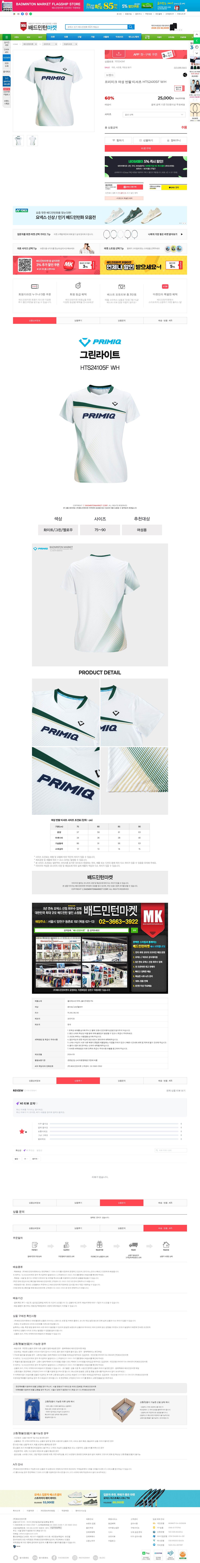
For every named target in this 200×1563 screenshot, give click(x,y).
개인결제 (158, 14)
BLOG (102, 1558)
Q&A (110, 1532)
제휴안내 (89, 1519)
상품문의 (122, 320)
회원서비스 (112, 1519)
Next (196, 100)
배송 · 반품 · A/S (165, 320)
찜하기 (120, 140)
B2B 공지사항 (136, 1536)
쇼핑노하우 (90, 1541)
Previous (194, 100)
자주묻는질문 (113, 1528)
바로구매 (146, 148)
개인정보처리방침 (48, 1510)
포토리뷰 (111, 1536)
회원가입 (128, 14)
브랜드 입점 (90, 1523)
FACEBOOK (63, 1558)
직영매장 (65, 1510)
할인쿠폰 (89, 1528)
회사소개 (16, 1510)
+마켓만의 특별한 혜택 (124, 198)
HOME (15, 44)
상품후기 (78, 320)
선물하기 (148, 140)
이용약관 (30, 1510)
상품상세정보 (34, 320)
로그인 (119, 14)
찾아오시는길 (81, 1510)
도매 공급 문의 (136, 1532)
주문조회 (148, 14)
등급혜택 (111, 1523)
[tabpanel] (166, 27)
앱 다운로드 (24, 1558)
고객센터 (168, 14)
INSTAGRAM (84, 1558)
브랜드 (110, 75)
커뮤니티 (180, 14)
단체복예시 (90, 1536)
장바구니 (138, 14)
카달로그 (111, 1541)
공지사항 (134, 1523)
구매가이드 (135, 1528)
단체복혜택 (90, 1532)
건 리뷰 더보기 (180, 67)
